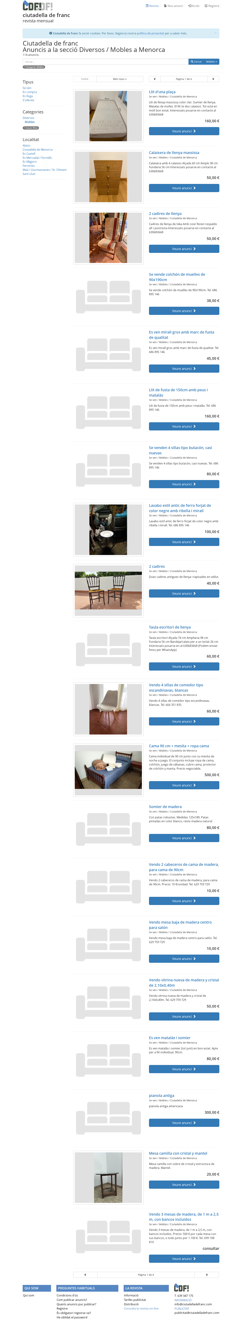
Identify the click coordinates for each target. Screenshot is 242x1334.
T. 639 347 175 (184, 1296)
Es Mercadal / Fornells (37, 158)
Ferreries (29, 166)
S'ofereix (28, 100)
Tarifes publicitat (135, 1300)
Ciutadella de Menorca (38, 150)
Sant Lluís (29, 174)
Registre (213, 6)
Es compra (30, 92)
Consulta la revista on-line (141, 1308)
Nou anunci (175, 6)
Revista (153, 6)
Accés (195, 6)
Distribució (131, 1304)
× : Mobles (34, 66)
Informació (131, 1295)
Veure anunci (182, 131)
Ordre (84, 79)
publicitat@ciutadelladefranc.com (197, 1313)
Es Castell (29, 154)
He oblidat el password (72, 1317)
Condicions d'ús (67, 1295)
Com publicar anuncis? (72, 1300)
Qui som (28, 1295)
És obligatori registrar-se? (74, 1313)
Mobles (212, 61)
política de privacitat (150, 33)
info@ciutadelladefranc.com (193, 1304)
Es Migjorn (30, 162)
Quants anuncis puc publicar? (76, 1304)
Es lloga (28, 96)
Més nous (119, 79)
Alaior (26, 145)
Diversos (28, 118)
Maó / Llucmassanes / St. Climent (45, 170)
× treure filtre (31, 127)
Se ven (27, 88)
